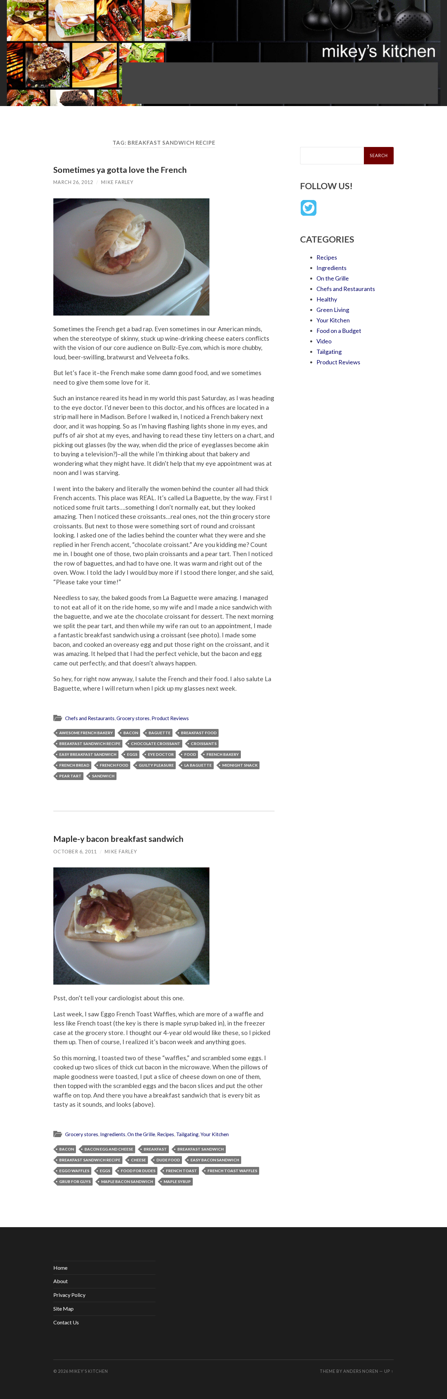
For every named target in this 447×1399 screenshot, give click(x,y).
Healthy (326, 299)
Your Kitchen (215, 1134)
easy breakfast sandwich (87, 754)
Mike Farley (117, 182)
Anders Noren (360, 1371)
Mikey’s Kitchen (88, 1371)
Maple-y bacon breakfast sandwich (118, 839)
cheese (138, 1159)
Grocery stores (133, 718)
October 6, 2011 (75, 851)
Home (60, 1267)
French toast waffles (232, 1170)
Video (323, 341)
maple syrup (177, 1181)
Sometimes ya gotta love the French (120, 169)
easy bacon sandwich (214, 1159)
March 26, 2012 (73, 182)
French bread (74, 765)
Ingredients (112, 1134)
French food (114, 765)
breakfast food (199, 732)
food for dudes (138, 1170)
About (60, 1281)
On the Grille (141, 1134)
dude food (168, 1159)
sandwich (103, 775)
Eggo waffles (74, 1170)
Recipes (165, 1134)
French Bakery (222, 754)
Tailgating (187, 1134)
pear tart (70, 775)
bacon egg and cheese (108, 1149)
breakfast (155, 1149)
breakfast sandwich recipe (89, 743)
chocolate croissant (155, 743)
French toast (181, 1170)
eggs (132, 754)
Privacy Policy (69, 1295)
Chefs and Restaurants (90, 718)
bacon (130, 732)
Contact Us (66, 1322)
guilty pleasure (156, 765)
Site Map (63, 1308)
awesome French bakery (86, 732)
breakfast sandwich (200, 1149)
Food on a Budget (338, 330)
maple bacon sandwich (127, 1181)
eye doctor (161, 754)
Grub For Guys (75, 1181)
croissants (204, 743)
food (190, 754)
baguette (159, 732)
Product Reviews (170, 718)
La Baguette (198, 765)
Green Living (332, 309)
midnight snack (240, 765)
